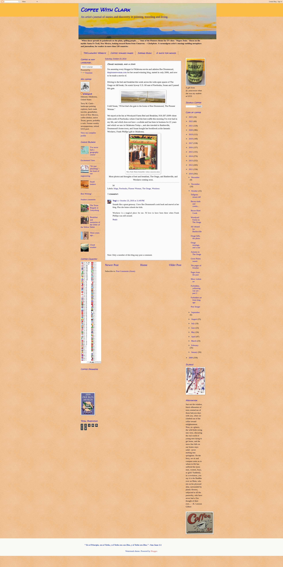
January (194, 352)
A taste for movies (166, 53)
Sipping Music (145, 53)
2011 (191, 169)
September (195, 312)
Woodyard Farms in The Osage (196, 219)
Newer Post (112, 265)
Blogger (154, 551)
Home (143, 265)
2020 (191, 130)
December (195, 177)
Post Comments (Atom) (125, 271)
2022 (191, 121)
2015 (191, 152)
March (194, 341)
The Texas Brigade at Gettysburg (94, 207)
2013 (191, 160)
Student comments (88, 199)
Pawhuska (123, 188)
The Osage (146, 188)
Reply (115, 219)
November (195, 184)
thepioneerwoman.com (117, 72)
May (193, 332)
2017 (191, 143)
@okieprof (87, 94)
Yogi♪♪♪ (116, 201)
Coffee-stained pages (122, 53)
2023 (191, 117)
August (194, 319)
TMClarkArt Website (94, 53)
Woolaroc (156, 188)
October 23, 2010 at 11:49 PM (132, 201)
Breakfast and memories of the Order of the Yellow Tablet (90, 222)
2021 (191, 126)
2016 (191, 147)
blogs (116, 188)
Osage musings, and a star (195, 245)
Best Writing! (86, 194)
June (193, 328)
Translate (88, 73)
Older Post (175, 265)
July (193, 323)
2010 (191, 174)
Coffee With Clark (105, 9)
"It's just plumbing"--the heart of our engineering (90, 171)
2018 (191, 139)
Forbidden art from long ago (196, 300)
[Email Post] (113, 185)
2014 (191, 156)
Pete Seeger (195, 307)
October (194, 191)
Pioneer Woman (134, 188)
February (194, 345)
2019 (191, 134)
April (193, 337)
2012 (191, 165)
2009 (191, 358)
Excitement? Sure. (88, 160)
